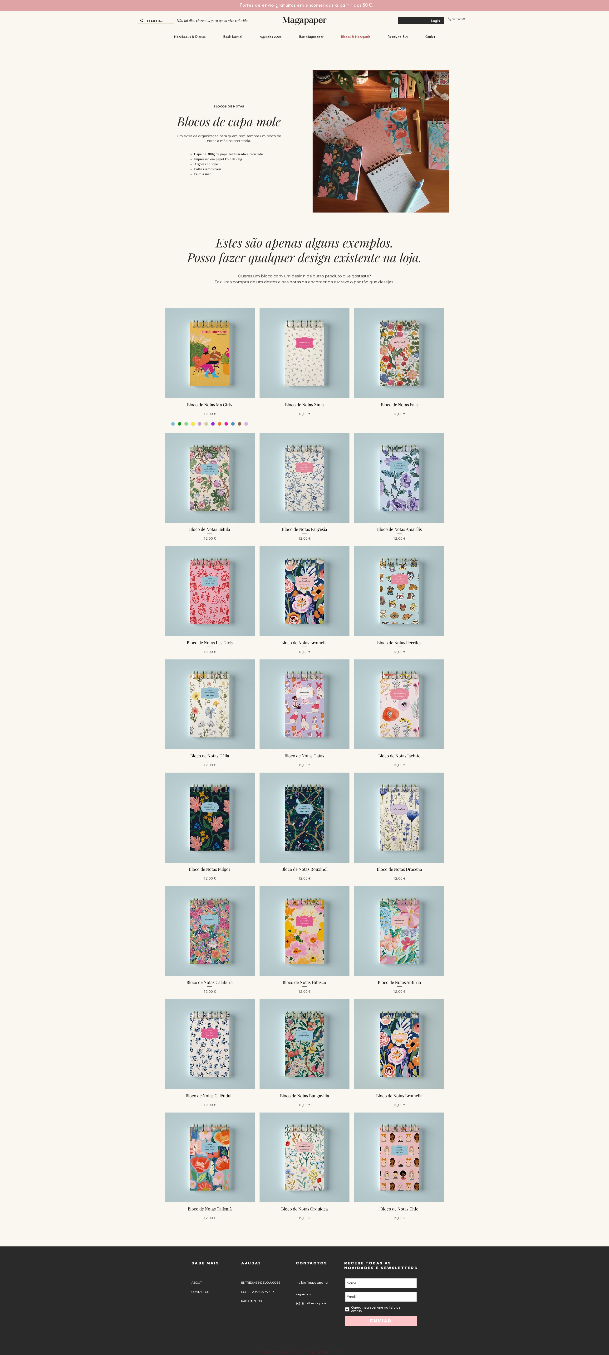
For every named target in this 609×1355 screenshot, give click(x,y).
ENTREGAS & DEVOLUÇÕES (260, 1282)
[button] (459, 19)
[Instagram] (298, 1303)
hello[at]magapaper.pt (312, 1282)
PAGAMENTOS (251, 1301)
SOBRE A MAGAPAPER (257, 1292)
